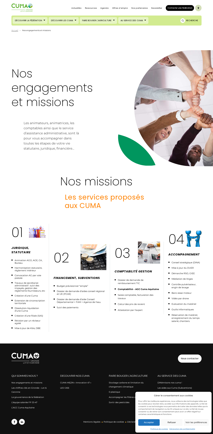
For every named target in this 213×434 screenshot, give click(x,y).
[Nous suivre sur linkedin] (22, 422)
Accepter (149, 422)
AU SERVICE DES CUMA (172, 375)
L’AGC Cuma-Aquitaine (22, 407)
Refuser (172, 422)
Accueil (14, 30)
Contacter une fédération (179, 7)
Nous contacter (190, 358)
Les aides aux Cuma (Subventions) (175, 388)
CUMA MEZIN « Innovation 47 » (75, 382)
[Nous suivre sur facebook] (14, 422)
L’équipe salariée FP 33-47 (24, 402)
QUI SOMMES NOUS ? (24, 375)
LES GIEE (64, 388)
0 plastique (114, 392)
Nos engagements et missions (26, 382)
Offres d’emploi (120, 8)
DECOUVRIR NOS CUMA (75, 375)
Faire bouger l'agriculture (97, 20)
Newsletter (156, 8)
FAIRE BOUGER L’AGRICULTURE (128, 375)
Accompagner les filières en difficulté (127, 397)
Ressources (91, 8)
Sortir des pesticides (119, 402)
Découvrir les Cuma (62, 20)
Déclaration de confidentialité (182, 429)
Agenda (104, 8)
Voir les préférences (196, 422)
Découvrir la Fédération (28, 20)
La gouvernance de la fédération (27, 397)
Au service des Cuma (132, 20)
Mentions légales (91, 422)
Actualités (76, 8)
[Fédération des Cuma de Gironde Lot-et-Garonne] (22, 8)
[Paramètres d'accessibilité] (198, 8)
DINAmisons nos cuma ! (170, 382)
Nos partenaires (139, 8)
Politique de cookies (159, 429)
